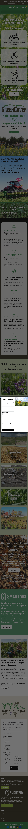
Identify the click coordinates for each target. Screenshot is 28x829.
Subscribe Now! (8, 429)
